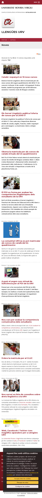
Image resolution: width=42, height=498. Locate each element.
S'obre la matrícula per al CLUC (17, 358)
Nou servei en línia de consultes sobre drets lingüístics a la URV (21, 395)
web (15, 441)
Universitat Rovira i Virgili (12, 438)
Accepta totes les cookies (22, 478)
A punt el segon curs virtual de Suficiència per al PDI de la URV (18, 282)
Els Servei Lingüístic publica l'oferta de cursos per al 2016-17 (20, 114)
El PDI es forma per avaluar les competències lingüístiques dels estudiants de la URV (18, 194)
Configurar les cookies (22, 486)
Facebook (22, 441)
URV (21, 330)
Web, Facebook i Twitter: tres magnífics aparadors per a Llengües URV (20, 432)
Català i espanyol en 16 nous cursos (19, 77)
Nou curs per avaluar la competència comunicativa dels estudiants (20, 321)
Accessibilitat (21, 495)
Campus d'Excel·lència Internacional (19, 12)
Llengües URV (13, 32)
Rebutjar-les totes (22, 482)
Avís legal (23, 493)
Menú (35, 2)
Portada (4, 40)
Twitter (35, 441)
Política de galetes (32, 493)
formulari (24, 405)
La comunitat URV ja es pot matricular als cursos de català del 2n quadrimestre (21, 243)
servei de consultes (25, 402)
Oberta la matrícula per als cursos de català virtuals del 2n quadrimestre (20, 153)
